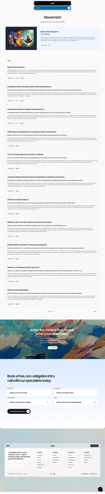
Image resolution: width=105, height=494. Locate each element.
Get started (53, 347)
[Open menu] (68, 3)
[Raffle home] (52, 3)
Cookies (25, 473)
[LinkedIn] (7, 445)
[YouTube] (8, 445)
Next (95, 311)
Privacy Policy (19, 473)
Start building (94, 445)
